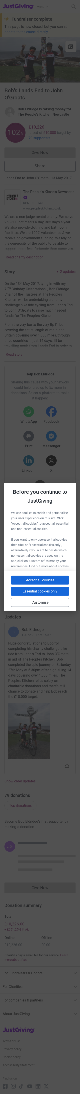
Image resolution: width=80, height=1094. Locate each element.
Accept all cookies (40, 580)
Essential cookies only (40, 591)
